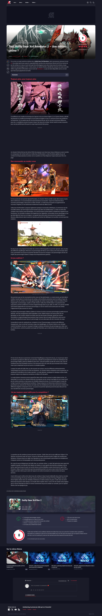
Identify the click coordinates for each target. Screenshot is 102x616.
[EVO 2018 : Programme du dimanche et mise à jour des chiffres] (84, 557)
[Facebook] (9, 610)
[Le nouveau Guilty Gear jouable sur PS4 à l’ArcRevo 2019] (17, 557)
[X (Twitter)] (12, 610)
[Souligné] (35, 590)
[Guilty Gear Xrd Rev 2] (14, 504)
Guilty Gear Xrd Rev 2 (31, 500)
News (20, 2)
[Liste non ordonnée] (41, 590)
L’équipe (34, 609)
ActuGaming (9, 2)
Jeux (15, 2)
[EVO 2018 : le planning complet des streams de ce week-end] (62, 557)
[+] (43, 589)
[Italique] (33, 590)
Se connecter (74, 580)
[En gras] (31, 590)
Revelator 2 (40, 69)
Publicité (29, 609)
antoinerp (25, 56)
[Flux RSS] (19, 610)
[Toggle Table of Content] (66, 75)
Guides (26, 2)
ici (11, 63)
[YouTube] (16, 610)
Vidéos (33, 2)
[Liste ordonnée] (39, 590)
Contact (24, 609)
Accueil (11, 42)
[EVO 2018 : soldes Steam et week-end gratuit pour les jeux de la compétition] (40, 557)
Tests (14, 42)
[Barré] (37, 590)
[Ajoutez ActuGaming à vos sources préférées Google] (8, 61)
